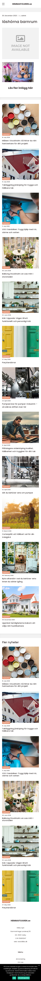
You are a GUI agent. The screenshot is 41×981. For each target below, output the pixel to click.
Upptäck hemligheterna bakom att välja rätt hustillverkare (18, 624)
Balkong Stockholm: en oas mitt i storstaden (17, 275)
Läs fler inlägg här (20, 88)
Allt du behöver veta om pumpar (17, 492)
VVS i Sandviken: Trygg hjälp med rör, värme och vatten (19, 231)
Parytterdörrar (9, 362)
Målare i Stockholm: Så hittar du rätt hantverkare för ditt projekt (19, 142)
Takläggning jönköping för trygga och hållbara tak (20, 186)
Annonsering (20, 959)
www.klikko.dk (22, 942)
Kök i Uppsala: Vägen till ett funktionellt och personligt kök (16, 320)
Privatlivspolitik (24, 978)
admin (23, 15)
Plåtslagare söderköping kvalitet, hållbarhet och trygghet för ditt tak (19, 450)
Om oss (20, 962)
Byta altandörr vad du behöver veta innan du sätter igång (19, 580)
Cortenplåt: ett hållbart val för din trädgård (18, 535)
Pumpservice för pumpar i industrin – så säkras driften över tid (19, 405)
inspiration (6, 134)
